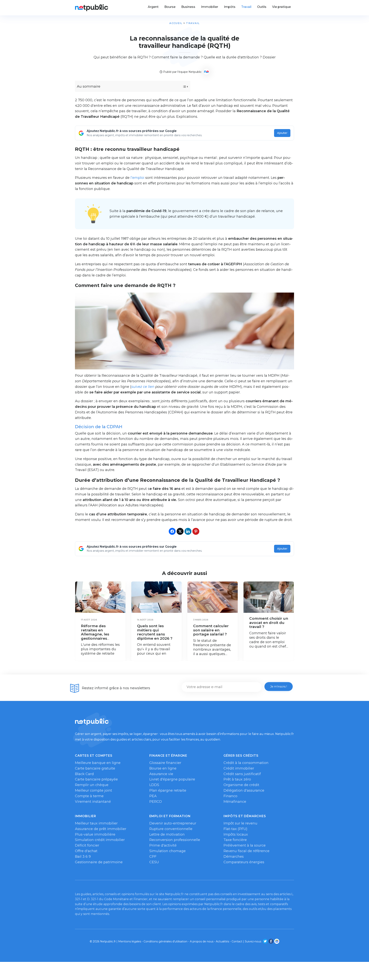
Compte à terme (89, 796)
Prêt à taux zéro (237, 779)
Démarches (234, 856)
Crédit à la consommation (246, 763)
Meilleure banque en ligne (98, 763)
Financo (230, 796)
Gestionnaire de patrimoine (99, 862)
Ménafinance (235, 801)
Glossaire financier (165, 763)
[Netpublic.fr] (91, 7)
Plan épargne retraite (167, 790)
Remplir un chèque (91, 785)
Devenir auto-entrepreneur (172, 823)
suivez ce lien (142, 387)
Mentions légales (129, 941)
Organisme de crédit (241, 785)
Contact (237, 941)
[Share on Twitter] (180, 531)
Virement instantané (93, 801)
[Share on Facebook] (172, 531)
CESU (154, 862)
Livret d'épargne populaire (172, 779)
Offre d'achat (86, 851)
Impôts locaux (236, 834)
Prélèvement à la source (245, 845)
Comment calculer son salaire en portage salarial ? (211, 630)
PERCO (155, 801)
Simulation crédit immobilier (100, 840)
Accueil (175, 23)
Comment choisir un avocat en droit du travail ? (268, 622)
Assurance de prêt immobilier (100, 829)
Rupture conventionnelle (170, 829)
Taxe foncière (235, 840)
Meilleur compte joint (93, 790)
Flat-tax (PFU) (235, 829)
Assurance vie (161, 774)
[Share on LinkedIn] (187, 531)
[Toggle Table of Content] (182, 87)
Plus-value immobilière (95, 834)
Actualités (222, 941)
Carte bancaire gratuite (95, 768)
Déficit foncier (87, 845)
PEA (153, 796)
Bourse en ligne (162, 768)
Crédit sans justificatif (242, 774)
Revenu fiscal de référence (246, 851)
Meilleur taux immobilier (96, 823)
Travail (192, 23)
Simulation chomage (167, 851)
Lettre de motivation (167, 834)
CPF (152, 856)
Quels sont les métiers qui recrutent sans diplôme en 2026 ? (154, 632)
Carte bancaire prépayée (96, 779)
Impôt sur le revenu (240, 823)
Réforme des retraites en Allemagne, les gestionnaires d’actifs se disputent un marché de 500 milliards (100, 638)
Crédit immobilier (239, 768)
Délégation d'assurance (244, 790)
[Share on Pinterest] (195, 531)
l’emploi (137, 178)
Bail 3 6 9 (83, 856)
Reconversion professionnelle (174, 840)
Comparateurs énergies (244, 862)
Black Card (84, 774)
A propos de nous (201, 941)
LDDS (154, 785)
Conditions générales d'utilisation (165, 941)
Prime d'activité (163, 845)
